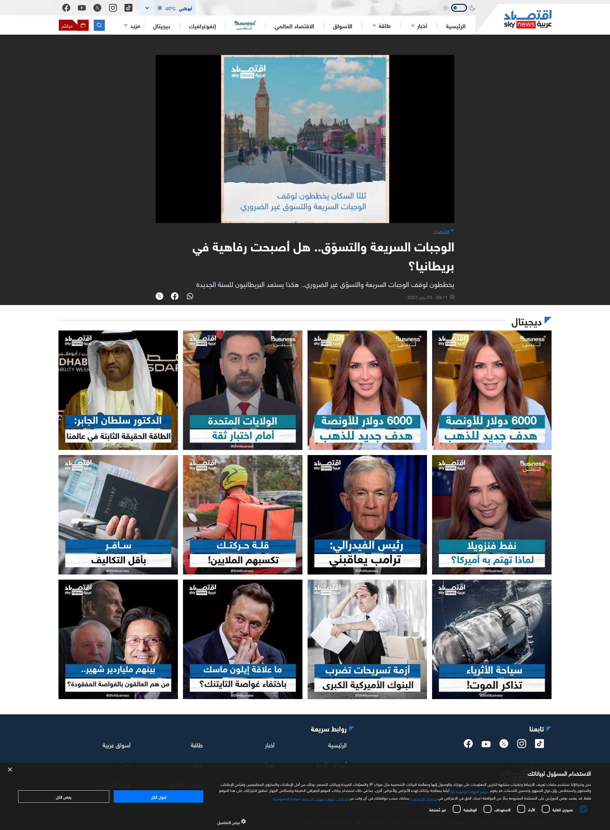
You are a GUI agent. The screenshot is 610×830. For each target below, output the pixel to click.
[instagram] (521, 745)
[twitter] (503, 745)
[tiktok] (539, 745)
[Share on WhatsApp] (190, 297)
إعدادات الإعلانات (424, 798)
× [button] (10, 769)
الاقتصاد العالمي (294, 25)
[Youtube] (82, 8)
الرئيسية (456, 25)
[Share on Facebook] (174, 297)
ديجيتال (161, 25)
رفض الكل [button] (63, 796)
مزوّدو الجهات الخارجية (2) (470, 791)
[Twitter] (97, 8)
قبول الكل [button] (158, 796)
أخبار (269, 744)
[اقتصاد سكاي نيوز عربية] (513, 19)
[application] (305, 139)
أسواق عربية (117, 744)
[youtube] (486, 744)
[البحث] (99, 25)
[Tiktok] (128, 8)
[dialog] (305, 796)
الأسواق (342, 25)
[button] (167, 8)
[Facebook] (66, 8)
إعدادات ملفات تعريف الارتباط (325, 798)
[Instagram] (113, 8)
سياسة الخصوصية (287, 798)
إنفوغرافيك (202, 25)
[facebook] (468, 745)
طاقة (197, 744)
